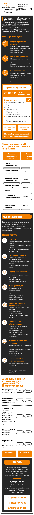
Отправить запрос (24, 128)
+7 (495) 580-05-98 (21, 5)
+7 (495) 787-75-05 (21, 7)
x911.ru (18, 10)
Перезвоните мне (9, 128)
